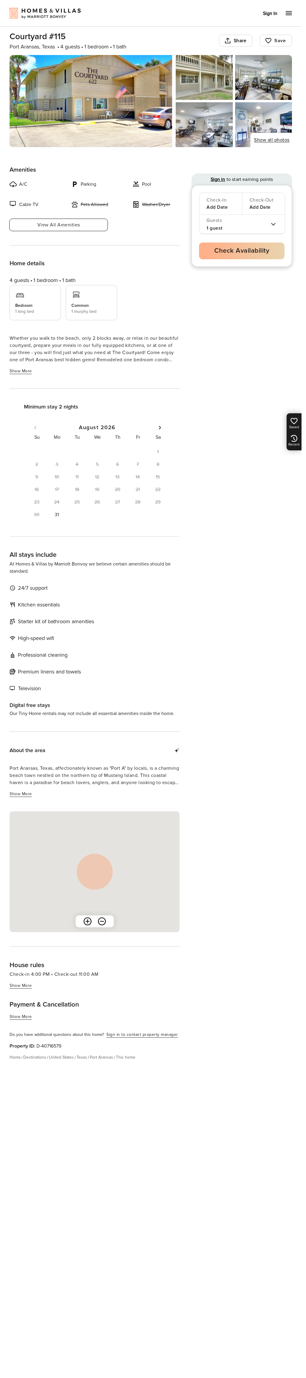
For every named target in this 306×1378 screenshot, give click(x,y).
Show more (21, 371)
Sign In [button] (270, 13)
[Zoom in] (87, 921)
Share (240, 41)
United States (61, 1057)
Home (15, 1057)
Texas (81, 1057)
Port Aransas (101, 1057)
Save (280, 41)
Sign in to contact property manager (142, 1034)
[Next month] (159, 428)
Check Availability (241, 251)
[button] (57, 515)
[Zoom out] (102, 921)
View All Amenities (58, 225)
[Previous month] (35, 428)
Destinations (34, 1057)
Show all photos (272, 140)
